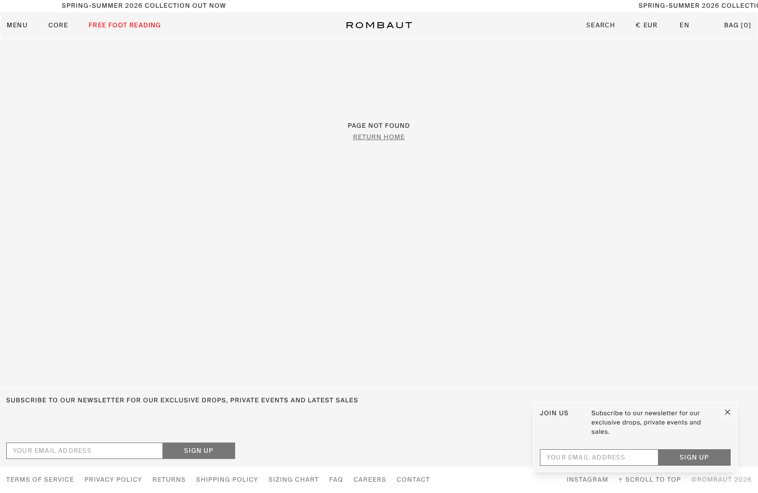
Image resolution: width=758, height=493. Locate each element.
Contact (413, 480)
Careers (370, 480)
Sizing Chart (294, 480)
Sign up (198, 451)
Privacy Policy (113, 480)
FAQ (336, 480)
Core (58, 26)
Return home (379, 137)
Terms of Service (40, 480)
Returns (169, 480)
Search (600, 26)
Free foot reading (125, 26)
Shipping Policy (227, 480)
